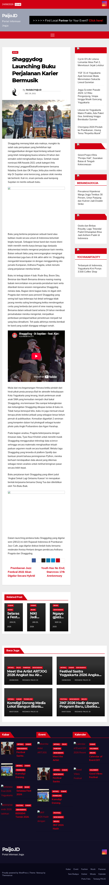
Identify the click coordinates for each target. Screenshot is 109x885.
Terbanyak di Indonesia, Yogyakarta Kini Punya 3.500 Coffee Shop (90, 268)
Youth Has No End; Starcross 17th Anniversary (53, 572)
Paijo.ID (9, 15)
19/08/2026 (66, 680)
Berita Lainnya (95, 50)
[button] (99, 35)
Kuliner (84, 874)
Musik (15, 52)
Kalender (94, 748)
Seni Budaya (58, 610)
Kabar (10, 605)
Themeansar (7, 875)
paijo (18, 667)
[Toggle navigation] (52, 35)
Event (76, 869)
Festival (63, 699)
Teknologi (28, 699)
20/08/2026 (14, 680)
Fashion (84, 869)
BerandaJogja (87, 183)
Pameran (26, 667)
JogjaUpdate (94, 216)
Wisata (84, 699)
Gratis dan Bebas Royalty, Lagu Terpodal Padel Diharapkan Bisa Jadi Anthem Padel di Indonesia (90, 231)
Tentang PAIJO (99, 879)
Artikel (11, 667)
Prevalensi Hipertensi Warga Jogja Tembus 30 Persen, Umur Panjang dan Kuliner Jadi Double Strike (90, 197)
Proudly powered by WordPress (15, 873)
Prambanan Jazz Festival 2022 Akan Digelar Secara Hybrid (21, 572)
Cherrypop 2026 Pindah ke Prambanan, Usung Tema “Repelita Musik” (90, 130)
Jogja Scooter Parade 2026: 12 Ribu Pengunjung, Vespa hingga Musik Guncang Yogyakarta (90, 96)
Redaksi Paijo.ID (34, 90)
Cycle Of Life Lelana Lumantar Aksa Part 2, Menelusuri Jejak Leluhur (91, 62)
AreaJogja (92, 146)
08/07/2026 (14, 711)
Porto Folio (85, 879)
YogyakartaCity (88, 257)
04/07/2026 (66, 711)
